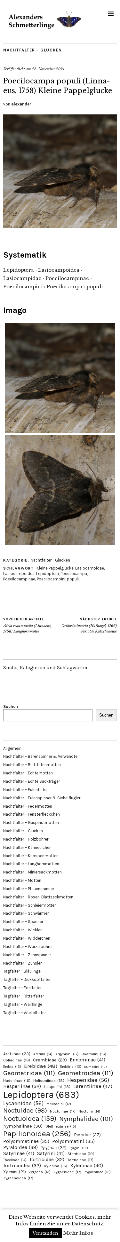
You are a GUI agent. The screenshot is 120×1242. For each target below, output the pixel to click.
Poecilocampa (73, 573)
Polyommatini (73, 1141)
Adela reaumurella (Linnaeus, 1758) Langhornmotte (27, 625)
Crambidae (50, 1060)
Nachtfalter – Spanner (23, 921)
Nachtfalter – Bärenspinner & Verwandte (40, 756)
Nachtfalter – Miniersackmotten (32, 872)
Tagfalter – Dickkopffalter (27, 979)
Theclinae (15, 1160)
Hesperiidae (88, 1080)
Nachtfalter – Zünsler (22, 963)
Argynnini (67, 1054)
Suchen (10, 706)
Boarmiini (94, 1054)
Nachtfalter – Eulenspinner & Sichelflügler (41, 798)
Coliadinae (16, 1060)
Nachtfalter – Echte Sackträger (31, 781)
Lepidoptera (47, 573)
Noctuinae (63, 1111)
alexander (21, 104)
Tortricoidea (22, 1165)
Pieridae (87, 1134)
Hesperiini (57, 1086)
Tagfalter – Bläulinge (22, 971)
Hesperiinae (22, 1086)
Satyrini (51, 1153)
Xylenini (14, 1171)
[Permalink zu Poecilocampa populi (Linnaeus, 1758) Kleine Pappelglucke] (60, 226)
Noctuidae (25, 1110)
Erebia (12, 1067)
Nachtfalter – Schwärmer (26, 913)
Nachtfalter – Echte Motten (28, 773)
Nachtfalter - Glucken (32, 50)
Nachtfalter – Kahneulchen (27, 847)
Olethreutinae (60, 1126)
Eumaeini (95, 1067)
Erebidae (40, 1066)
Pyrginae (54, 1147)
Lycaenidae (23, 1103)
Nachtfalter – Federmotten (27, 806)
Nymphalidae (86, 1118)
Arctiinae (16, 1054)
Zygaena (40, 1172)
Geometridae (29, 1073)
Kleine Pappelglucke (55, 568)
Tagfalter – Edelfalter (22, 987)
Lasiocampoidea (19, 573)
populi (73, 579)
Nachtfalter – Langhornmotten (31, 863)
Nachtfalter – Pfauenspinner (28, 888)
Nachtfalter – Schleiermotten (30, 905)
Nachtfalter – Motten (22, 880)
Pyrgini (78, 1148)
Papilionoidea (37, 1133)
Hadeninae (16, 1080)
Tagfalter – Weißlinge (22, 1004)
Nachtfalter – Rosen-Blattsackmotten (38, 897)
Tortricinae (80, 1160)
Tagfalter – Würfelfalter (24, 1012)
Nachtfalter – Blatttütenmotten (32, 764)
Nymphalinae (23, 1126)
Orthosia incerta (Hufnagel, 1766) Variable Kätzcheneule (89, 625)
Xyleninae (86, 1165)
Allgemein (12, 748)
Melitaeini (58, 1104)
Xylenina (55, 1166)
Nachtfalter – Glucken (23, 830)
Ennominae (87, 1060)
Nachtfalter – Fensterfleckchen (31, 814)
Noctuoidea (29, 1118)
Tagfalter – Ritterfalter (23, 996)
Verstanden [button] (45, 1233)
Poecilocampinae (19, 579)
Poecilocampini (51, 579)
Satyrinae (18, 1153)
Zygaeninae (97, 1172)
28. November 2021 (48, 69)
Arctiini (42, 1054)
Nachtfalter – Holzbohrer (25, 839)
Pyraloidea (20, 1147)
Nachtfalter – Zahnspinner (27, 954)
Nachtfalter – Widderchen (26, 938)
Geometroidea (85, 1073)
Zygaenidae (67, 1172)
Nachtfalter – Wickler (22, 930)
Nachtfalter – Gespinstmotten (31, 822)
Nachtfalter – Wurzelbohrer (28, 946)
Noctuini (89, 1111)
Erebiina (70, 1067)
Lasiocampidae (89, 568)
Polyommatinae (26, 1141)
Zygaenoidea (18, 1178)
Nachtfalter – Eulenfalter (25, 789)
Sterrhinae (81, 1153)
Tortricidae (46, 1159)
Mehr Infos (78, 1233)
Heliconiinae (48, 1080)
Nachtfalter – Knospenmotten (31, 855)
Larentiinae (92, 1086)
